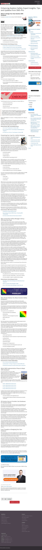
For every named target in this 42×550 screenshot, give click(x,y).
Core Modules (24, 518)
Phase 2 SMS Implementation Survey (9, 385)
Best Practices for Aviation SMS (34, 30)
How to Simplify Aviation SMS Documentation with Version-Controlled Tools (36, 119)
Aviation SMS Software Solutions (27, 515)
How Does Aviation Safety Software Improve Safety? (12, 215)
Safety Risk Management (33, 45)
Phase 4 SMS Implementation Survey (9, 388)
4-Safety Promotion (35, 141)
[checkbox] (34, 105)
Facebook (5, 20)
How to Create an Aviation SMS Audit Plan (10, 362)
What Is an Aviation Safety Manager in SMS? (10, 283)
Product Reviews (24, 520)
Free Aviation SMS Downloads (34, 67)
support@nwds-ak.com (8, 538)
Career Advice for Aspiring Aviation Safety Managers (12, 45)
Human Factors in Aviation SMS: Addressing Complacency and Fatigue (35, 123)
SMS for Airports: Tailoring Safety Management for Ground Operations (35, 126)
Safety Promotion (31, 60)
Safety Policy (30, 32)
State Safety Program (25, 517)
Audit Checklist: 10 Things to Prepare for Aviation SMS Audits (13, 363)
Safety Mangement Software (6, 523)
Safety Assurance (31, 51)
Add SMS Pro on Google (15, 502)
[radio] (34, 103)
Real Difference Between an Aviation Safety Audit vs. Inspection (14, 365)
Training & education (34, 62)
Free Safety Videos (4, 521)
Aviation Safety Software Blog (6, 542)
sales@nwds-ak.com (6, 536)
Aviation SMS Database (8, 486)
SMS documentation (34, 43)
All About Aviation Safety (26, 531)
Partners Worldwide (25, 527)
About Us (23, 524)
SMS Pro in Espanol (25, 525)
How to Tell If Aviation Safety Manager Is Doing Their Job (13, 285)
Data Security (24, 529)
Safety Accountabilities (35, 36)
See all (29, 148)
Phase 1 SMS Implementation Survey (9, 383)
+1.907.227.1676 (37, 1)
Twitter (8, 20)
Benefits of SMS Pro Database (32, 17)
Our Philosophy (24, 528)
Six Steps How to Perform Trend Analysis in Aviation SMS (13, 132)
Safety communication (35, 64)
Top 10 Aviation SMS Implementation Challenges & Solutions (36, 115)
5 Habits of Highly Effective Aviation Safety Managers (12, 47)
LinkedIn (7, 20)
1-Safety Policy (34, 143)
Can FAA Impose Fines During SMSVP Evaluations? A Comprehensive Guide (36, 130)
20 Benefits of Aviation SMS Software (9, 211)
